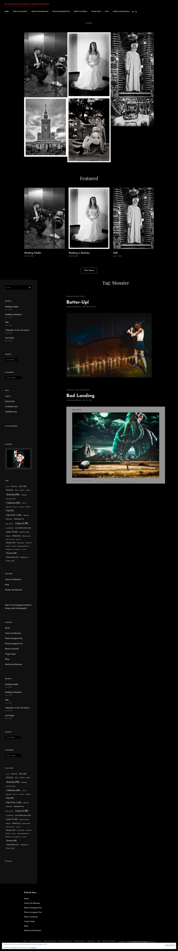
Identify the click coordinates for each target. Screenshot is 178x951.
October (18, 539)
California (13, 502)
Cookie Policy (33, 947)
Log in (7, 396)
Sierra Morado (17, 549)
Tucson (11, 553)
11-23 (8, 486)
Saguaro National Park (23, 546)
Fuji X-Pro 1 (13, 515)
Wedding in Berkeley (80, 37)
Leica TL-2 (24, 532)
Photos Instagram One (39, 11)
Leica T (11, 532)
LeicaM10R (9, 528)
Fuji (10, 510)
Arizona (12, 494)
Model (77, 296)
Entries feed (9, 401)
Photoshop (20, 542)
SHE (115, 37)
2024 (28, 490)
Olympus (10, 543)
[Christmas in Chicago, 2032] (132, 111)
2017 (22, 486)
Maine (8, 536)
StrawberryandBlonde (73, 307)
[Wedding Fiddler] (45, 64)
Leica (21, 523)
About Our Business (20, 11)
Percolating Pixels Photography (27, 4)
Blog (107, 11)
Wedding (24, 557)
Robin (14, 546)
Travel (76, 390)
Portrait (82, 296)
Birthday (24, 495)
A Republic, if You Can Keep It (42, 102)
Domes (15, 506)
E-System (22, 506)
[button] (14, 462)
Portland (28, 542)
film (28, 507)
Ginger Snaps (96, 11)
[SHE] (132, 64)
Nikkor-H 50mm (10, 539)
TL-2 (24, 549)
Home (7, 11)
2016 (14, 486)
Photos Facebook (80, 11)
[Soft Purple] (89, 129)
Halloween (70, 296)
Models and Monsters (121, 11)
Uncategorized (84, 390)
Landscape (70, 390)
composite (9, 507)
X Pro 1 (10, 561)
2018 (9, 490)
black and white (10, 498)
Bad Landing (80, 396)
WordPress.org (11, 412)
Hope (26, 515)
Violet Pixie (12, 557)
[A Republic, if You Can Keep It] (45, 127)
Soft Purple (76, 102)
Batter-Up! (77, 302)
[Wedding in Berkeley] (89, 64)
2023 (22, 490)
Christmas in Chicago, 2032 (127, 102)
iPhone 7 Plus (9, 523)
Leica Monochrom (23, 528)
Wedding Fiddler (35, 37)
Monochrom (26, 536)
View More (89, 270)
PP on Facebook (11, 426)
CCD (24, 503)
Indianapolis (19, 519)
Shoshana (8, 549)
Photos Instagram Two (61, 11)
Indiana (9, 519)
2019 (17, 490)
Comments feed (11, 406)
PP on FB (8, 861)
